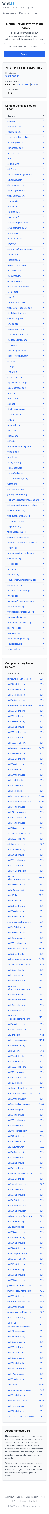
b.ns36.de (12, 895)
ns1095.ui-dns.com (16, 1141)
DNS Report (32, 1497)
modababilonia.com (17, 340)
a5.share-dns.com (16, 844)
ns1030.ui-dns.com (16, 980)
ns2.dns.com (13, 1035)
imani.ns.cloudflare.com (19, 1291)
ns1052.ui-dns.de (15, 954)
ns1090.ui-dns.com (16, 884)
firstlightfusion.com (16, 313)
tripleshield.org (14, 649)
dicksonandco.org (16, 510)
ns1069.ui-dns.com (16, 1280)
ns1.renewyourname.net (19, 748)
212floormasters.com (17, 334)
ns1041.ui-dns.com (16, 871)
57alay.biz (12, 372)
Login (35, 13)
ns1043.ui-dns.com (16, 1024)
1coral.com (12, 398)
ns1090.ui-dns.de (15, 1306)
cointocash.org (14, 468)
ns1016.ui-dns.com (16, 1368)
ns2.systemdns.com (17, 1400)
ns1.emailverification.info (19, 801)
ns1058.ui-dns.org (16, 1411)
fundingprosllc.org (16, 532)
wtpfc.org (12, 484)
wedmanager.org (15, 633)
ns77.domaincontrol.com (19, 1093)
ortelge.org (12, 324)
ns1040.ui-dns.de (15, 1010)
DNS (22, 7)
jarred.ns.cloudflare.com (19, 679)
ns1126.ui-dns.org (16, 938)
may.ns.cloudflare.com (18, 833)
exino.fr (11, 121)
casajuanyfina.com (16, 350)
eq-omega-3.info (15, 489)
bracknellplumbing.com (19, 446)
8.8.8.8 (42, 796)
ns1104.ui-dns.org (16, 1005)
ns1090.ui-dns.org (16, 721)
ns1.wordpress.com (17, 1253)
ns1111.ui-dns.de (15, 780)
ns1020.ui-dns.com (16, 684)
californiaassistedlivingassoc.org (23, 500)
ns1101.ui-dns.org (15, 1221)
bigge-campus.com (16, 388)
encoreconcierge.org (17, 478)
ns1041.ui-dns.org (16, 1168)
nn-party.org (13, 569)
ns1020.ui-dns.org (16, 1136)
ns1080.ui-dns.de (15, 911)
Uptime (30, 7)
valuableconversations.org (20, 612)
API (43, 1497)
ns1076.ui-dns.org (16, 1243)
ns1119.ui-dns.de (15, 1061)
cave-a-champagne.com (19, 174)
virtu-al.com (13, 452)
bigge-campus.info (16, 265)
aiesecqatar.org (14, 585)
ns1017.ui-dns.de (15, 791)
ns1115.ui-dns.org (15, 1406)
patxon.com (13, 153)
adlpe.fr (11, 404)
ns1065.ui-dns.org (16, 1336)
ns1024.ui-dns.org (16, 849)
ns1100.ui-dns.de (15, 970)
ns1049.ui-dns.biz (16, 1152)
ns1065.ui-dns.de (15, 855)
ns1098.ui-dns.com (16, 1232)
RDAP (14, 7)
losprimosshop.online (18, 137)
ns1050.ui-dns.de (15, 1363)
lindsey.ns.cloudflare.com (19, 1216)
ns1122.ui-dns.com (16, 1331)
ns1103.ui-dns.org (16, 1342)
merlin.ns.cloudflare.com (19, 1088)
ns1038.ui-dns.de (15, 727)
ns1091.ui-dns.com (16, 817)
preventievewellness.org (19, 622)
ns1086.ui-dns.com (16, 753)
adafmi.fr (11, 169)
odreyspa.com (14, 281)
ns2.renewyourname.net (19, 959)
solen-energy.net (15, 318)
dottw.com (12, 436)
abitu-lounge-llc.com (17, 222)
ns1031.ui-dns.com (16, 1259)
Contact (33, 1501)
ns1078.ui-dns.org (16, 828)
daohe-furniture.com (17, 356)
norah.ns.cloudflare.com (19, 1173)
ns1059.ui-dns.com (16, 999)
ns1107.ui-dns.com (16, 695)
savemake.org (14, 558)
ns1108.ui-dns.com (16, 1067)
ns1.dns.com (13, 1051)
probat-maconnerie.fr (18, 286)
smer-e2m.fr (13, 217)
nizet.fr (10, 158)
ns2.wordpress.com (17, 1131)
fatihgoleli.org (14, 462)
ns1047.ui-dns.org (16, 1200)
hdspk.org (12, 457)
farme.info (12, 233)
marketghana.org (15, 606)
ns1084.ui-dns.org (16, 1237)
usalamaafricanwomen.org (20, 601)
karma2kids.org (15, 473)
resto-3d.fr (12, 292)
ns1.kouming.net (15, 1109)
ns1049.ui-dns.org (16, 700)
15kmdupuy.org (15, 142)
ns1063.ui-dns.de (15, 1056)
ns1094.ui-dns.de (15, 1115)
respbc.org (12, 564)
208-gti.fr (12, 366)
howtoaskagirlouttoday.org (20, 553)
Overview (9, 1497)
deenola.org (13, 574)
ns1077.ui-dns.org (16, 1317)
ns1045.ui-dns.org (16, 807)
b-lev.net (11, 393)
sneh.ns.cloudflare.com (19, 922)
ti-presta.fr (12, 201)
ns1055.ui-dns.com (16, 732)
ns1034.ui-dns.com (16, 689)
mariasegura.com (16, 190)
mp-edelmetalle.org (17, 382)
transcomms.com (16, 196)
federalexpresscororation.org (22, 542)
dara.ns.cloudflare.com (18, 1301)
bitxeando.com (14, 180)
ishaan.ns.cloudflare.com (19, 1312)
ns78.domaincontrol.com (19, 1390)
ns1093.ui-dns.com (16, 1395)
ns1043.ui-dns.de (15, 900)
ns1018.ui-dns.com (16, 1029)
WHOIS (6, 7)
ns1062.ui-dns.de (15, 1163)
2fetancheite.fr (14, 414)
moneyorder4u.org (16, 617)
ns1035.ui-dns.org (16, 1347)
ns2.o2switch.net (15, 1147)
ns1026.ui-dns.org (16, 906)
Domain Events (9, 13)
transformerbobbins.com (19, 308)
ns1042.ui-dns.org (16, 916)
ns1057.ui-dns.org (16, 1120)
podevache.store (15, 238)
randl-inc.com (14, 126)
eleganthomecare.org (18, 537)
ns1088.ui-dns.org (16, 1045)
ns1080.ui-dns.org (16, 764)
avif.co (10, 420)
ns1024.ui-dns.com (16, 1248)
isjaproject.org (14, 628)
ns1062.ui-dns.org (16, 1296)
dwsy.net (11, 244)
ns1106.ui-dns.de (15, 1358)
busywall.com (14, 425)
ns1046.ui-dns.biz (16, 932)
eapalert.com (13, 260)
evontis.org (12, 548)
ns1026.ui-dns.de (15, 1352)
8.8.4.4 (42, 1104)
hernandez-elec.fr (16, 270)
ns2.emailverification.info (19, 705)
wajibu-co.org (14, 526)
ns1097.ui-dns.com (16, 1077)
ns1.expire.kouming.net (18, 796)
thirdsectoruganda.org (18, 638)
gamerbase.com (15, 148)
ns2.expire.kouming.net (18, 1104)
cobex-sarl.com (15, 377)
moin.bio (11, 430)
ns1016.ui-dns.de (15, 1072)
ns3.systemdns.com (17, 948)
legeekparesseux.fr (16, 329)
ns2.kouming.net (15, 1227)
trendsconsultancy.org (18, 516)
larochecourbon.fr (16, 302)
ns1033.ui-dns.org (16, 711)
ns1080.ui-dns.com (16, 1099)
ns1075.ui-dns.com (16, 1211)
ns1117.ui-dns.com (16, 1374)
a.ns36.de (12, 1384)
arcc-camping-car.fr (17, 228)
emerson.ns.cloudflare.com (20, 1416)
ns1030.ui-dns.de (15, 1125)
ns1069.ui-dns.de (15, 1379)
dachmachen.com (16, 185)
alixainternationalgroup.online (22, 505)
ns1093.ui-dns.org (16, 1195)
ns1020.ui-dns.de (15, 1157)
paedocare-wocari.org (18, 590)
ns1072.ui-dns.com (16, 1264)
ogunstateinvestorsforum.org (21, 580)
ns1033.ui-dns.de (15, 737)
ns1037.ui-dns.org (16, 860)
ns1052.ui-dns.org (16, 759)
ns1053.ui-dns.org (16, 716)
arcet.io (11, 361)
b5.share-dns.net (15, 994)
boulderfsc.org (14, 644)
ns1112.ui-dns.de (15, 975)
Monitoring (24, 13)
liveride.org (12, 596)
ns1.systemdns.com (17, 1040)
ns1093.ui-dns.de (15, 1189)
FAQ (14, 1501)
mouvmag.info (14, 276)
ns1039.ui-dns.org (16, 1275)
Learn (20, 1497)
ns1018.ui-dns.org (16, 839)
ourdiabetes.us (14, 206)
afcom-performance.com (20, 249)
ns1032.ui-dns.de (15, 1179)
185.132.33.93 (12, 76)
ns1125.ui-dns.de (15, 1083)
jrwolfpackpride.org (17, 494)
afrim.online (13, 164)
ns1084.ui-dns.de (15, 769)
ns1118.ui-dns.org (15, 1269)
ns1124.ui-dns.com (16, 812)
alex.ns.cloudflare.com (18, 964)
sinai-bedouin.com (16, 409)
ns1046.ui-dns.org (16, 823)
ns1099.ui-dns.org (16, 775)
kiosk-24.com (14, 132)
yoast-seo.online (15, 521)
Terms (23, 1501)
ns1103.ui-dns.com (16, 743)
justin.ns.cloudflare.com (19, 1285)
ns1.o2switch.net (15, 890)
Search (24, 54)
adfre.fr (11, 441)
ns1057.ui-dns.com (16, 943)
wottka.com (13, 254)
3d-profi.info (13, 212)
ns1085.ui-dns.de (15, 785)
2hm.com (12, 345)
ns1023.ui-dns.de (15, 865)
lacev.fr (11, 297)
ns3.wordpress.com (17, 1184)
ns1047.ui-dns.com (16, 927)
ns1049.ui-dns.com (16, 1205)
